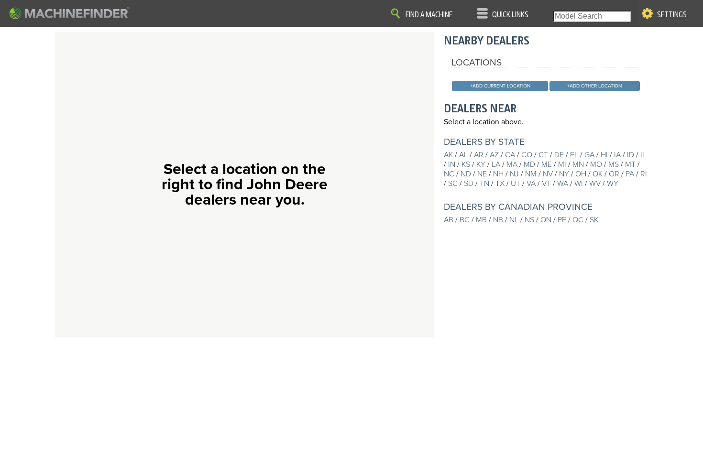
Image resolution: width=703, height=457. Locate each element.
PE (562, 220)
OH (580, 174)
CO (526, 155)
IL (643, 155)
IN (451, 164)
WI (578, 183)
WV (595, 183)
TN (484, 183)
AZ (494, 155)
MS (613, 164)
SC (453, 183)
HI (604, 155)
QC (577, 220)
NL (513, 220)
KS (465, 164)
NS (529, 220)
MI (562, 164)
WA (562, 183)
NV (548, 174)
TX (500, 183)
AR (478, 155)
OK (598, 174)
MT (630, 164)
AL (463, 155)
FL (574, 155)
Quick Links (510, 15)
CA (510, 155)
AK (448, 155)
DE (559, 155)
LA (496, 164)
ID (630, 155)
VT (546, 183)
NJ (514, 174)
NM (531, 174)
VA (531, 183)
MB (481, 220)
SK (594, 220)
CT (543, 155)
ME (546, 164)
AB (448, 220)
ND (466, 174)
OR (614, 174)
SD (468, 183)
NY (564, 174)
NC (449, 174)
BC (465, 220)
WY (612, 183)
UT (515, 183)
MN (578, 164)
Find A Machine (429, 15)
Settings (672, 15)
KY (480, 164)
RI (643, 174)
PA (630, 174)
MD (529, 164)
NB (498, 220)
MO (596, 164)
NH (498, 174)
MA (511, 164)
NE (482, 174)
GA (589, 155)
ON (545, 220)
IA (617, 155)
